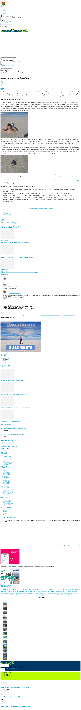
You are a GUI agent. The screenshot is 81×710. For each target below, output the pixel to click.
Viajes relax (60, 594)
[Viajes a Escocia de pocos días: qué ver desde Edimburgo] (7, 405)
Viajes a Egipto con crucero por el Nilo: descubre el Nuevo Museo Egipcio (19, 272)
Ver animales (5, 213)
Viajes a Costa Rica (7, 214)
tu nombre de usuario (16, 17)
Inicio (2, 72)
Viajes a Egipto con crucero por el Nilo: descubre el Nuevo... (16, 706)
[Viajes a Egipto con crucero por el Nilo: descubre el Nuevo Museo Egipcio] (7, 268)
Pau (1, 430)
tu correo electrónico (16, 25)
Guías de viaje (6, 674)
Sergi (2, 82)
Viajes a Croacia (6, 473)
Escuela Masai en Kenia (12, 222)
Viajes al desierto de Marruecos (9, 492)
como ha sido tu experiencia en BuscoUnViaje (50, 315)
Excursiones (50, 589)
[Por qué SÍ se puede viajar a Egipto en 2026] (7, 378)
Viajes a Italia (5, 471)
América (4, 13)
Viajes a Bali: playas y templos (8, 440)
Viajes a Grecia (11, 593)
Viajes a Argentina (6, 481)
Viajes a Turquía (26, 594)
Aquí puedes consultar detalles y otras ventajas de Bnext (14, 546)
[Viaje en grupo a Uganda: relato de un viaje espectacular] (7, 239)
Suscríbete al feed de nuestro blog (7, 362)
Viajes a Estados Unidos (8, 503)
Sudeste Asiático (34, 591)
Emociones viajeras (7, 72)
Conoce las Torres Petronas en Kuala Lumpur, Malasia (15, 687)
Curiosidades (37, 589)
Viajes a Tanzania (20, 594)
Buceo (2, 589)
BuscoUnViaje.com (7, 672)
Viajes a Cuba (6, 483)
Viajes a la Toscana (7, 502)
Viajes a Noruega (6, 470)
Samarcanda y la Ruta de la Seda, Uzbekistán (12, 434)
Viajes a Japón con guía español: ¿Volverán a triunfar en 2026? (17, 257)
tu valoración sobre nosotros (68, 315)
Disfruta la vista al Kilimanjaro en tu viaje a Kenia (18, 223)
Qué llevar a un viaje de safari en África (11, 421)
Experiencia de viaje (56, 589)
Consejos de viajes (27, 589)
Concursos (17, 589)
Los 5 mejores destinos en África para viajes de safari (14, 428)
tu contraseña (14, 18)
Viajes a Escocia (6, 500)
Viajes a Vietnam (6, 482)
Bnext (69, 545)
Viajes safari (65, 594)
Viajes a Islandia (6, 472)
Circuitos (5, 8)
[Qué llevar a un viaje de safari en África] (7, 418)
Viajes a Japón (6, 480)
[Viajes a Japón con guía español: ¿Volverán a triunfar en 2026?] (7, 253)
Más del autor (17, 227)
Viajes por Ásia (6, 676)
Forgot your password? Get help (7, 65)
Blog (4, 673)
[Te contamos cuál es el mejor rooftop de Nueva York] (7, 391)
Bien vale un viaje (4, 254)
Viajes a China (6, 494)
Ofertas (4, 9)
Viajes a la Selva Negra (7, 501)
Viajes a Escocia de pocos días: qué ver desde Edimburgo (15, 407)
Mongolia (5, 511)
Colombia (5, 513)
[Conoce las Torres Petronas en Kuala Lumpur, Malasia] (4, 684)
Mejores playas (11, 591)
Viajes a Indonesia (18, 593)
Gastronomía (63, 589)
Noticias (19, 591)
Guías (4, 10)
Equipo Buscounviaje (43, 589)
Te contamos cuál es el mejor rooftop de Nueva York (14, 394)
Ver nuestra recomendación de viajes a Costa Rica (40, 208)
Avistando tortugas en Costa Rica (9, 446)
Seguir (8, 359)
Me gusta (7, 358)
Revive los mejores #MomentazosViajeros (11, 697)
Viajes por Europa (6, 675)
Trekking (44, 591)
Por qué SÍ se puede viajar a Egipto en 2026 (12, 380)
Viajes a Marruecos (7, 474)
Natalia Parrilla (3, 442)
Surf (39, 591)
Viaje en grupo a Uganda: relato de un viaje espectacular (15, 242)
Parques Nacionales (25, 591)
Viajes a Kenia (48, 593)
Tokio (4, 512)
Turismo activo (50, 591)
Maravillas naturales (71, 589)
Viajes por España (54, 594)
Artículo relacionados (7, 227)
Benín (4, 514)
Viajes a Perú (14, 594)
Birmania (5, 510)
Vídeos (70, 595)
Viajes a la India (6, 490)
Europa (4, 11)
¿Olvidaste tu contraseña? (6, 21)
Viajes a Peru (5, 491)
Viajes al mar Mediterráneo (62, 593)
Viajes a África (40, 595)
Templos (41, 591)
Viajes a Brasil (6, 484)
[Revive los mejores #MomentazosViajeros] (4, 694)
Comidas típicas (9, 589)
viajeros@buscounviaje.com (11, 668)
